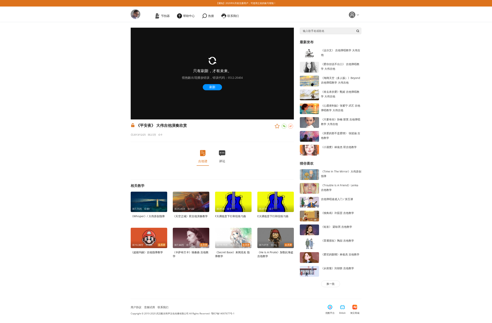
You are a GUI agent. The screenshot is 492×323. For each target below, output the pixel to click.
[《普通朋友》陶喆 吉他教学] (309, 243)
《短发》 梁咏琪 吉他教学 (336, 227)
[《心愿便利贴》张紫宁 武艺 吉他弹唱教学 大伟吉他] (309, 108)
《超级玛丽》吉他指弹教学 (147, 252)
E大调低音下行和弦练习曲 (272, 216)
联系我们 (163, 307)
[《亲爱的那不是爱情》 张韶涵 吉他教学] (309, 136)
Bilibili (342, 313)
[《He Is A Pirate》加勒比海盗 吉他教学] (275, 237)
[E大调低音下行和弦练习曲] (275, 201)
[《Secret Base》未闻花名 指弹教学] (233, 237)
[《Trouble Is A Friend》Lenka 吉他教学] (309, 188)
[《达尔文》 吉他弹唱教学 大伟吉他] (309, 53)
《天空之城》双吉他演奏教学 (190, 216)
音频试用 (149, 307)
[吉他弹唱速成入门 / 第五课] (309, 202)
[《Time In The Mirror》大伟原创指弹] (309, 174)
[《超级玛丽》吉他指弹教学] (149, 237)
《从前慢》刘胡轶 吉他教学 (337, 268)
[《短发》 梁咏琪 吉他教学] (309, 229)
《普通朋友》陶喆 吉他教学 (337, 240)
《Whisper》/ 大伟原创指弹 (148, 216)
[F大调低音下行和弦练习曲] (233, 201)
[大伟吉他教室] (135, 14)
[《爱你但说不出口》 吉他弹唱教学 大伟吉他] (309, 67)
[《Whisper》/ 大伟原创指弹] (149, 201)
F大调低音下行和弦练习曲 (230, 216)
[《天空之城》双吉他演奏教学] (191, 201)
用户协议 (136, 307)
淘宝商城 (354, 313)
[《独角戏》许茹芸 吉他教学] (309, 216)
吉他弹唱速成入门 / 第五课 (337, 199)
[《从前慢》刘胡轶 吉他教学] (309, 271)
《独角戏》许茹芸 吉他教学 (337, 213)
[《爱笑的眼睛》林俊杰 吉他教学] (309, 257)
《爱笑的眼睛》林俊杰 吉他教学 (340, 254)
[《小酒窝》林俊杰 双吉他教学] (309, 150)
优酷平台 (330, 313)
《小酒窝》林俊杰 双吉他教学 (339, 147)
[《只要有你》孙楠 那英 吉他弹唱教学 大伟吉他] (309, 122)
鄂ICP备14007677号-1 (222, 313)
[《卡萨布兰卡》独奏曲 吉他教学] (191, 237)
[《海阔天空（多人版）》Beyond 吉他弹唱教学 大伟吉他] (309, 80)
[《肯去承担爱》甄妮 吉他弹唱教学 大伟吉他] (309, 94)
